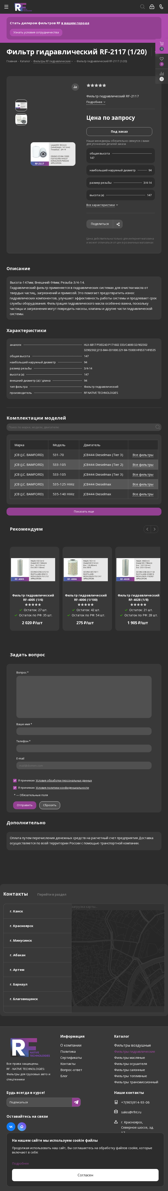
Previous (147, 529)
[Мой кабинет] (152, 7)
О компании (70, 1045)
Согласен (85, 1175)
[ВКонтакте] (11, 1126)
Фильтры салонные (129, 1070)
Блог (64, 1076)
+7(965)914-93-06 (135, 1102)
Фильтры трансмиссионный (136, 1082)
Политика (68, 1051)
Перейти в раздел (51, 894)
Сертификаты (71, 1057)
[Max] (22, 1126)
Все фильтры (143, 454)
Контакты (67, 1063)
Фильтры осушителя (130, 1063)
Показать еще (84, 511)
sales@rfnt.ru (131, 1112)
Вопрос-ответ (71, 1070)
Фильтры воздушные (132, 1045)
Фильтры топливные (130, 1076)
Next (154, 529)
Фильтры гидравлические (134, 1051)
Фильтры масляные (129, 1057)
